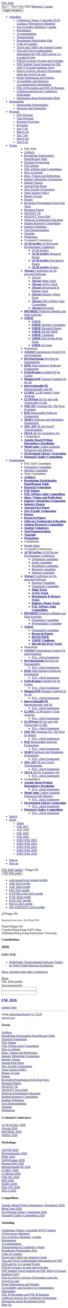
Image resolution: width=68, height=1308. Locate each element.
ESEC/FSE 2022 (27, 843)
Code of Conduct (27, 44)
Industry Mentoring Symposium (43, 179)
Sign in (13, 860)
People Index (32, 545)
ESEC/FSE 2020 (27, 850)
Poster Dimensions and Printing (35, 77)
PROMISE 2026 (12, 1131)
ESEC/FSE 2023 (27, 840)
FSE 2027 (23, 826)
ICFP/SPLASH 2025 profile (26, 893)
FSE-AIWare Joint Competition (43, 169)
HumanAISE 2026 (13, 1163)
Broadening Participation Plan (34, 40)
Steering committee (43, 572)
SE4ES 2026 (9, 1183)
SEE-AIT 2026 (11, 1187)
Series (20, 823)
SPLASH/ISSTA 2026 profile (27, 907)
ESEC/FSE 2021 (27, 846)
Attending (15, 16)
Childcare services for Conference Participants (29, 1298)
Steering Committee (36, 470)
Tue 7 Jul (22, 135)
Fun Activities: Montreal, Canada (36, 27)
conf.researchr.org (19, 1014)
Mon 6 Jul (23, 132)
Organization (17, 460)
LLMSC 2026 (10, 1170)
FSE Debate (31, 165)
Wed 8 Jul (23, 138)
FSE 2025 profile (19, 890)
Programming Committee (47, 623)
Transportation (25, 37)
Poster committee (42, 562)
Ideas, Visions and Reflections (42, 176)
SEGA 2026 (9, 1190)
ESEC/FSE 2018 (27, 853)
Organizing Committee (37, 467)
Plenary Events (33, 196)
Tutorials (29, 233)
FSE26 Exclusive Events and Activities (40, 60)
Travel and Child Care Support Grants (39, 47)
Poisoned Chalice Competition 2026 (23, 1215)
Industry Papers (33, 182)
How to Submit (33, 172)
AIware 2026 (9, 1128)
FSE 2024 (23, 836)
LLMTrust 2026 (11, 1173)
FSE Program (25, 115)
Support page (8, 1017)
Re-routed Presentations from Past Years (25, 1079)
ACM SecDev (40, 250)
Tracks (13, 145)
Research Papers (34, 209)
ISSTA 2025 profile (20, 903)
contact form (9, 1007)
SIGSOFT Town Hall (37, 216)
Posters (28, 199)
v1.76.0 (36, 1014)
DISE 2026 (8, 1156)
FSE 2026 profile (12, 873)
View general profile (12, 985)
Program (14, 111)
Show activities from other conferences (25, 971)
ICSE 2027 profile (20, 900)
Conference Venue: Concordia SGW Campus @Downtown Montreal (38, 22)
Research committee (44, 569)
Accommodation (26, 33)
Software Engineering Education (43, 220)
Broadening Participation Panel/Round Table (39, 157)
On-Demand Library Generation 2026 (24, 1212)
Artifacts (29, 152)
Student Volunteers (35, 226)
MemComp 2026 (12, 1208)
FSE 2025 (23, 833)
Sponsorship (16, 101)
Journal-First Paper (35, 186)
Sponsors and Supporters (31, 108)
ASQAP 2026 (10, 1150)
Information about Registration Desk (38, 98)
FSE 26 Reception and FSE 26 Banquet (40, 88)
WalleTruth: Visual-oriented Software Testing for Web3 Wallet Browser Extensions (36, 964)
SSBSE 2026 (9, 1135)
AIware (36, 277)
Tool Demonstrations (36, 230)
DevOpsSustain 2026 (14, 1153)
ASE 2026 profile (19, 886)
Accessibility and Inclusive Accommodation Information (34, 83)
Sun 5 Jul (22, 128)
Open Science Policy (36, 192)
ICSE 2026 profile (20, 897)
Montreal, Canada (42, 6)
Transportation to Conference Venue (23, 1247)
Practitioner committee (45, 566)
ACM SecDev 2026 (14, 1125)
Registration (24, 30)
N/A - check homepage (45, 657)
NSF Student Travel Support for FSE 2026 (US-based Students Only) (39, 66)
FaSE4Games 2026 (13, 1160)
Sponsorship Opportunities (32, 104)
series (18, 869)
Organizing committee (45, 559)
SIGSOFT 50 (32, 213)
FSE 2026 (8, 869)
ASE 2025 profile (19, 883)
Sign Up (7, 1304)
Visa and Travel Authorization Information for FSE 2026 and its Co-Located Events (39, 54)
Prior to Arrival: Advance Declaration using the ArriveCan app (39, 72)
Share (5, 978)
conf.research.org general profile (28, 880)
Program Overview (28, 121)
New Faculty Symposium (39, 189)
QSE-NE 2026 (10, 1177)
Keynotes (22, 125)
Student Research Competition (42, 223)
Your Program (25, 118)
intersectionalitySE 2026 (16, 1166)
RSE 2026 (8, 1180)
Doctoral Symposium (36, 162)
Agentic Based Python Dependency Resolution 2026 (33, 1205)
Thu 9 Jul (22, 142)
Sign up (13, 863)
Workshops (31, 236)
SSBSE (36, 321)
